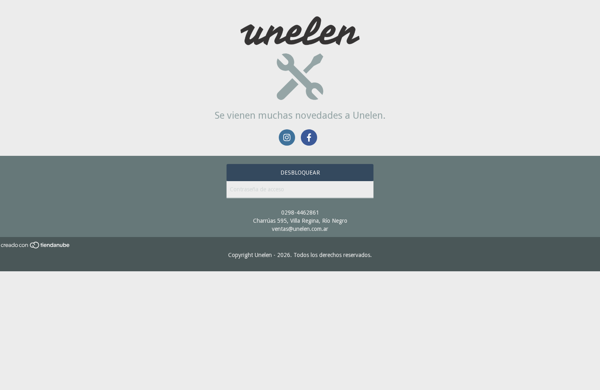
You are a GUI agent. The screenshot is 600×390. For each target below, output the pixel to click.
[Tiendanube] (35, 247)
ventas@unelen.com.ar (300, 229)
